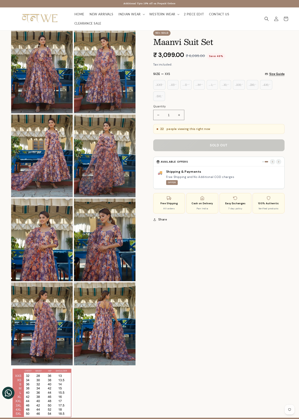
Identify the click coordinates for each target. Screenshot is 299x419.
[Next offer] (278, 161)
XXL (239, 85)
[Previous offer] (272, 161)
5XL (159, 96)
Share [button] (162, 219)
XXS (159, 85)
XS (173, 85)
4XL (266, 85)
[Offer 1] (263, 161)
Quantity (159, 106)
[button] (131, 14)
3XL (252, 85)
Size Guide (277, 74)
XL (225, 85)
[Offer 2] (266, 161)
